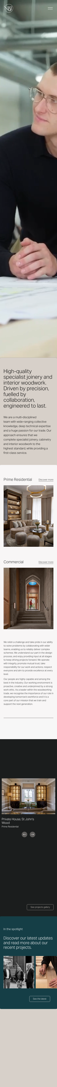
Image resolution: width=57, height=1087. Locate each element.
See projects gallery (40, 907)
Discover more (46, 479)
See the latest (39, 998)
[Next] (32, 834)
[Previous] (24, 834)
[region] (28, 808)
